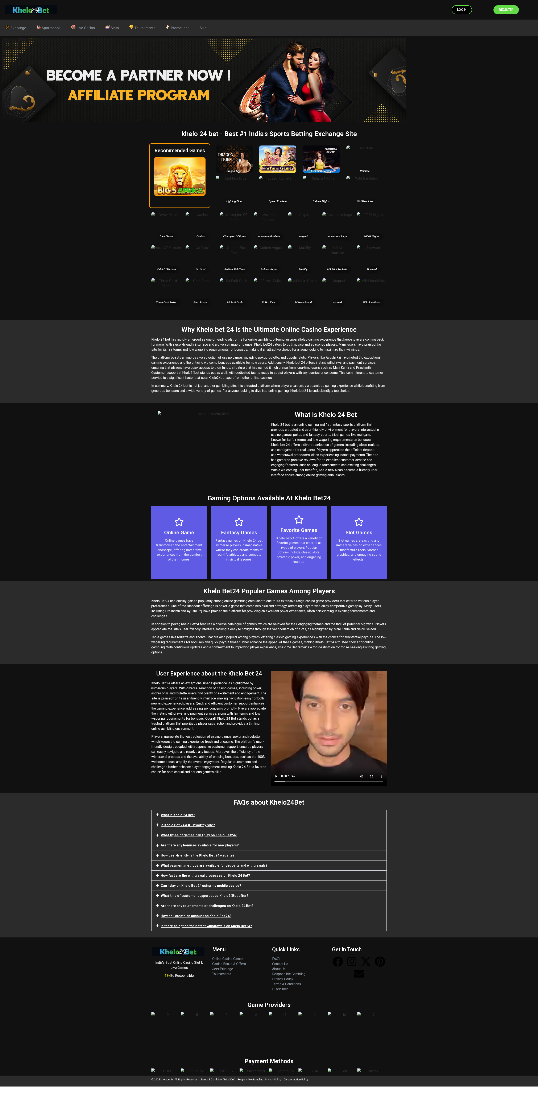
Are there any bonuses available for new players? (200, 845)
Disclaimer (280, 989)
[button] (269, 815)
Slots (114, 28)
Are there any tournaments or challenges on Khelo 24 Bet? (207, 906)
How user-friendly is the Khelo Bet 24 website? (198, 855)
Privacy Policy (282, 979)
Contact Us (280, 964)
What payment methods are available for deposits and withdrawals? (214, 865)
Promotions (179, 28)
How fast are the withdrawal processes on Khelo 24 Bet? (205, 876)
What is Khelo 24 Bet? (178, 815)
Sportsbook (51, 28)
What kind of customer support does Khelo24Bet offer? (204, 896)
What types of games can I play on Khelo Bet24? (199, 835)
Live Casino (85, 28)
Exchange (17, 28)
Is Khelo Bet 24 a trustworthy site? (188, 825)
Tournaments (144, 28)
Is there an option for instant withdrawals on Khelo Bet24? (206, 926)
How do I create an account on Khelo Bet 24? (196, 916)
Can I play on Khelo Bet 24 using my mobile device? (201, 886)
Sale (203, 28)
